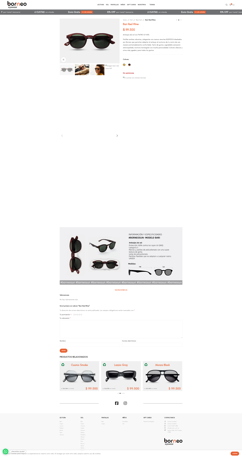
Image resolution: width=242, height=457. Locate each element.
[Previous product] (176, 20)
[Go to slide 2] (120, 393)
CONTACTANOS (169, 418)
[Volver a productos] (179, 20)
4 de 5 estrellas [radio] (79, 314)
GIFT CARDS (147, 418)
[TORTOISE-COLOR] (129, 65)
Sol (131, 20)
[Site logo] (17, 4)
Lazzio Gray (121, 365)
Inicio (125, 20)
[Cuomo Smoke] (79, 376)
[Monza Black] (162, 376)
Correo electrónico (129, 341)
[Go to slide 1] (118, 393)
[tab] (121, 290)
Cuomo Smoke (79, 365)
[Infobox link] (69, 421)
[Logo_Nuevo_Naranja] (173, 441)
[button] (62, 135)
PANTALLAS (105, 418)
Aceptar (234, 453)
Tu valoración (65, 318)
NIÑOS (124, 418)
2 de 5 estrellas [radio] (76, 314)
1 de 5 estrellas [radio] (74, 314)
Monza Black (162, 365)
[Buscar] (226, 5)
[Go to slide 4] (123, 393)
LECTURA (63, 418)
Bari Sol (139, 20)
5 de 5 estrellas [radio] (81, 314)
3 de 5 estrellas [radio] (78, 314)
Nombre (63, 341)
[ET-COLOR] (124, 65)
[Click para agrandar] (63, 59)
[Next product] (181, 20)
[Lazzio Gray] (121, 376)
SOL (82, 418)
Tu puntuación (65, 314)
